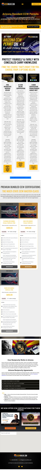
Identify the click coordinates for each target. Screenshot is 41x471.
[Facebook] (19, 466)
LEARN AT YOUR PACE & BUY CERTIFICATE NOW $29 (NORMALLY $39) (7, 168)
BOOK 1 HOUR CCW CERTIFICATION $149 (33, 167)
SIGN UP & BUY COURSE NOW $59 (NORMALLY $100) (20, 164)
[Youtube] (22, 466)
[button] (22, 4)
